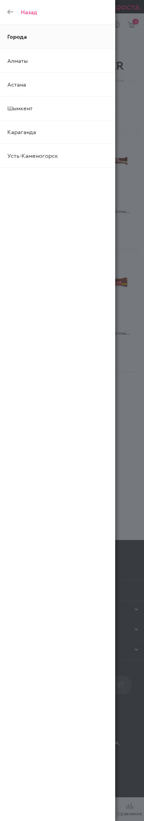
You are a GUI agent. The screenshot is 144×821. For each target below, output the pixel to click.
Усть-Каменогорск (32, 155)
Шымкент (20, 108)
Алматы (17, 60)
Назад (29, 11)
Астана (16, 84)
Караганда (21, 131)
